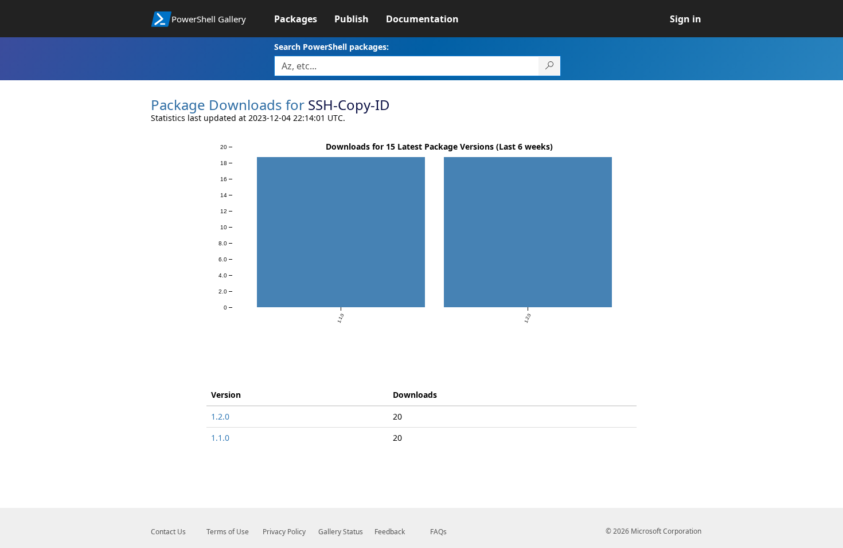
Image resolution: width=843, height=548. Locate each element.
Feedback (389, 532)
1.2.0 (220, 416)
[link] (304, 19)
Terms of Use (227, 532)
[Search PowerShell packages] (549, 66)
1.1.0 (220, 437)
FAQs (438, 532)
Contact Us (168, 532)
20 (397, 416)
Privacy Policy (284, 532)
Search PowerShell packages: (331, 46)
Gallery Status (340, 532)
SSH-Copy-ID (349, 104)
